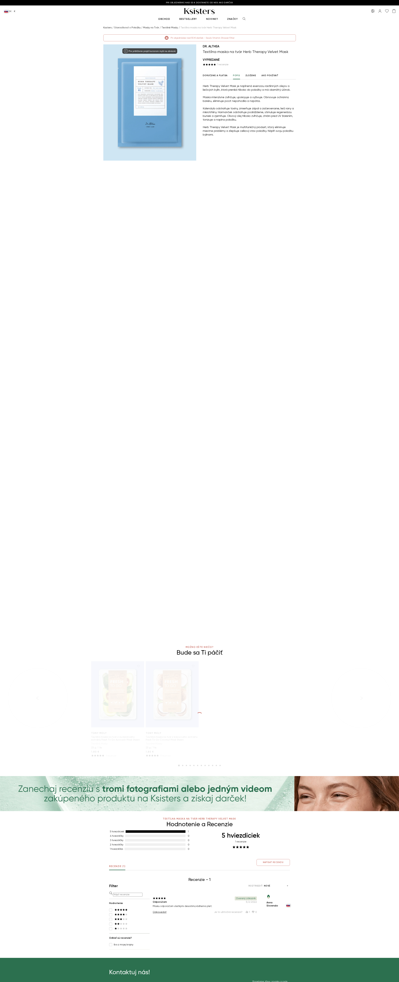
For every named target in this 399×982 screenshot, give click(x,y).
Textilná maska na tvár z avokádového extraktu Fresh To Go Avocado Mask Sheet (115, 738)
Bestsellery (188, 19)
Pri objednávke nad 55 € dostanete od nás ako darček (199, 3)
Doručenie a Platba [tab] (215, 75)
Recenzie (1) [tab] (117, 866)
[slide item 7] (201, 765)
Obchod (164, 19)
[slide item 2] (183, 765)
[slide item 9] (209, 765)
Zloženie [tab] (250, 75)
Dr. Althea (211, 46)
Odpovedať (159, 912)
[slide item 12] (220, 765)
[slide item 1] (179, 765)
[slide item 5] (194, 765)
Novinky (212, 19)
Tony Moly (99, 733)
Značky (232, 19)
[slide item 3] (186, 765)
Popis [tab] (236, 75)
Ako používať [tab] (270, 75)
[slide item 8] (205, 765)
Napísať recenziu (273, 862)
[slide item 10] (213, 765)
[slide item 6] (198, 765)
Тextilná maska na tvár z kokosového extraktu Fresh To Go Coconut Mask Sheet (171, 738)
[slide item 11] (216, 765)
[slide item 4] (190, 765)
